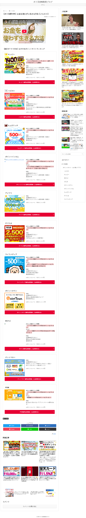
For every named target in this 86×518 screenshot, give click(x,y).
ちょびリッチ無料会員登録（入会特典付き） (30, 148)
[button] (82, 154)
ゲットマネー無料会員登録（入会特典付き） (30, 379)
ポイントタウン (68, 185)
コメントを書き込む (30, 506)
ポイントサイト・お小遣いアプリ (72, 167)
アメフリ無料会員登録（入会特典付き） (30, 215)
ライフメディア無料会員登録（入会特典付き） (29, 282)
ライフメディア (68, 199)
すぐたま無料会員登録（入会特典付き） (30, 246)
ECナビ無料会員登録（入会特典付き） (29, 349)
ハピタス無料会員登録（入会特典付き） (30, 117)
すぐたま (66, 195)
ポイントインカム (69, 188)
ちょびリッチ (67, 192)
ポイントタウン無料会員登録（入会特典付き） (29, 312)
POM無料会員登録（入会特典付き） (30, 412)
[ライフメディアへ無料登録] (15, 272)
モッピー (66, 174)
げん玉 (66, 181)
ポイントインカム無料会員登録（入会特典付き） (29, 184)
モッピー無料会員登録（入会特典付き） (30, 82)
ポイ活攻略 (6, 418)
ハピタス (66, 171)
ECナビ (66, 178)
